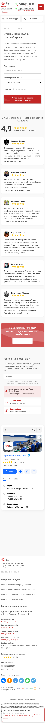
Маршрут (11, 471)
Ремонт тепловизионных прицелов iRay (18, 594)
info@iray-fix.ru (7, 633)
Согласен (37, 715)
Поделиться (3, 680)
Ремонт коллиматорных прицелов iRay (17, 589)
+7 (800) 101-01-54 (26, 9)
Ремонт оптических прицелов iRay (16, 584)
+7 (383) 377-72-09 (26, 4)
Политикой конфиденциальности (27, 383)
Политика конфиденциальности (22, 699)
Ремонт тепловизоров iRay (12, 599)
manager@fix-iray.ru (9, 639)
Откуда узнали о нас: (13, 77)
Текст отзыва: (9, 66)
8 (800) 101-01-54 (9, 627)
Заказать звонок (22, 341)
